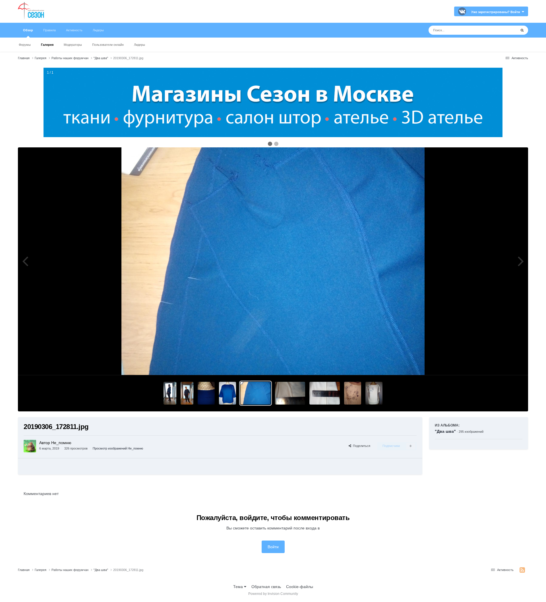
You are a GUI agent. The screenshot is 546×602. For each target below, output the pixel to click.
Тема (238, 586)
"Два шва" (445, 431)
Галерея (47, 44)
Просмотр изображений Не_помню (118, 448)
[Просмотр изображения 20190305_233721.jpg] (373, 393)
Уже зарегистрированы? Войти (496, 12)
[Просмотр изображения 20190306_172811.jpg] (255, 393)
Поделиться (360, 446)
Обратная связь (266, 586)
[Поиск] (522, 30)
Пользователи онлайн (108, 44)
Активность (74, 30)
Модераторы (73, 44)
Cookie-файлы (299, 586)
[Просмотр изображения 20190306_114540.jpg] (324, 393)
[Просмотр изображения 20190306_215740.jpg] (206, 393)
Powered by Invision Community (273, 594)
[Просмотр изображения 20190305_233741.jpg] (352, 393)
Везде (503, 30)
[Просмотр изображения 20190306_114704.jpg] (290, 393)
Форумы (25, 44)
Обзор (28, 30)
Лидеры (139, 44)
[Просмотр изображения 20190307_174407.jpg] (170, 393)
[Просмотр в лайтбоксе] (273, 261)
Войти (273, 547)
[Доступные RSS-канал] (522, 570)
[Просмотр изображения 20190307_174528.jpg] (187, 393)
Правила (49, 30)
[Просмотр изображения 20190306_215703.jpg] (227, 393)
